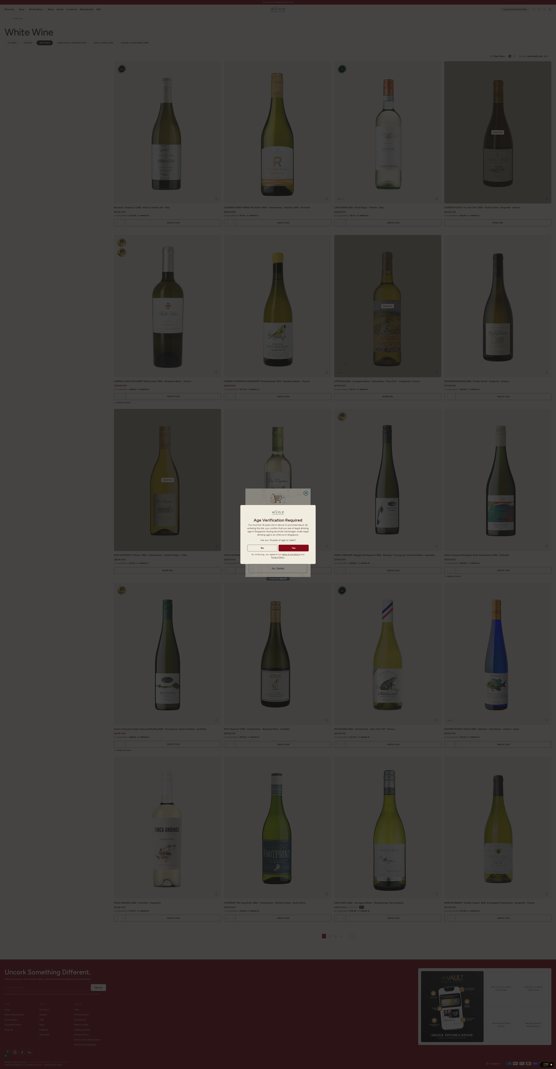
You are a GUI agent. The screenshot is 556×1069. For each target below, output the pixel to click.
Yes (294, 548)
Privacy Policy (277, 557)
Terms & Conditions (291, 554)
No (262, 548)
